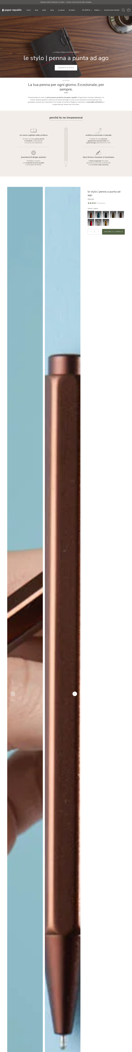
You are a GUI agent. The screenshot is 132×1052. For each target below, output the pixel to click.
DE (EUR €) (86, 10)
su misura (61, 10)
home (29, 10)
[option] (66, 144)
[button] (128, 10)
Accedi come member (112, 10)
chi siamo (72, 10)
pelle (44, 10)
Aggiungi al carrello (113, 232)
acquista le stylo (66, 68)
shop (36, 10)
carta (52, 10)
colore (93, 208)
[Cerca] (123, 10)
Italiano (97, 10)
